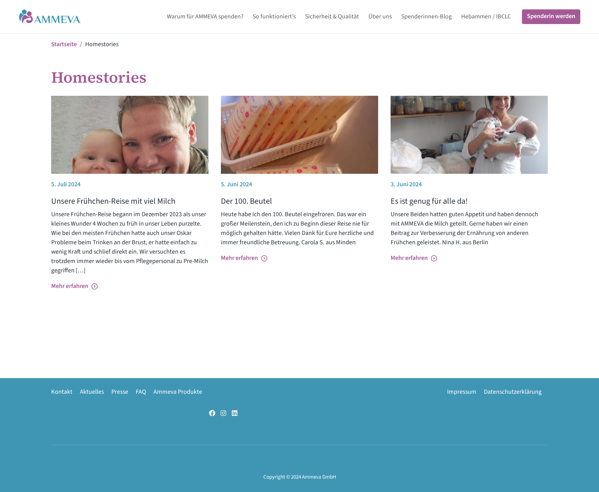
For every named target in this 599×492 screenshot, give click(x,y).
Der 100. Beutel (246, 201)
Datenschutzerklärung (513, 391)
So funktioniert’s (274, 16)
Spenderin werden (551, 16)
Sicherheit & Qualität (332, 16)
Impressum (461, 391)
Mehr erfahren (69, 286)
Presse (119, 391)
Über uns (380, 16)
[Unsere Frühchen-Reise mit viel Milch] (129, 135)
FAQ (141, 391)
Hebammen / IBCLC (486, 16)
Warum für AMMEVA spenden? (205, 16)
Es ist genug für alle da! (429, 201)
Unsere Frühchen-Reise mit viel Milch (113, 201)
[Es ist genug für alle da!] (469, 135)
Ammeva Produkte (177, 391)
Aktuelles (92, 391)
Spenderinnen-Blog (426, 16)
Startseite (64, 44)
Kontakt (61, 391)
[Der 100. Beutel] (299, 135)
